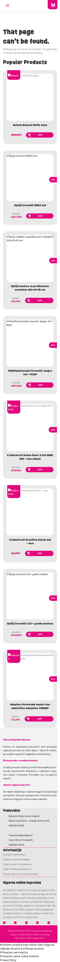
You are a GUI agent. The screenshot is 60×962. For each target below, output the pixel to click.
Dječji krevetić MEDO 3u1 (30, 205)
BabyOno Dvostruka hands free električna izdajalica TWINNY (30, 706)
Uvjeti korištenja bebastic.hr (17, 869)
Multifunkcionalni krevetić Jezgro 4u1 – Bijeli (30, 372)
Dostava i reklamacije (14, 854)
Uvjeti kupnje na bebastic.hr (17, 864)
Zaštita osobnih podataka (16, 859)
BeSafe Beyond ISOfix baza (30, 125)
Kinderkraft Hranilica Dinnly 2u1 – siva (30, 541)
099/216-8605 (16, 825)
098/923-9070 (16, 844)
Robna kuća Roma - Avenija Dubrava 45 (29, 820)
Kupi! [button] (40, 135)
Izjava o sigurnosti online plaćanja (20, 873)
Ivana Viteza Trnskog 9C (21, 839)
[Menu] (10, 5)
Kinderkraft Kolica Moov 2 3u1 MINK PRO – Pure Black (30, 457)
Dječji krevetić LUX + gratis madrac (30, 623)
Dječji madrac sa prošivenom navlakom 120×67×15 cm (30, 288)
